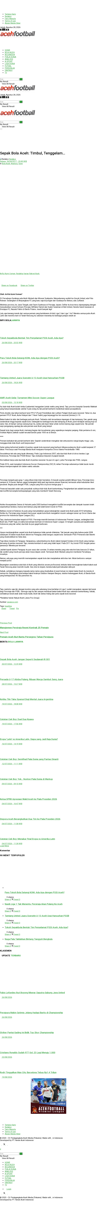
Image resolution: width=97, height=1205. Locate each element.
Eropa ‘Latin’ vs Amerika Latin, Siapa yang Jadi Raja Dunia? (29, 739)
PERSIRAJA (10, 68)
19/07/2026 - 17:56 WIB (11, 724)
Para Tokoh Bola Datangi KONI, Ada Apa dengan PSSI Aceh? (30, 358)
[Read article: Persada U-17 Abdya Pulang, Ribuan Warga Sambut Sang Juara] (48, 670)
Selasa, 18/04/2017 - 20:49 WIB (13, 161)
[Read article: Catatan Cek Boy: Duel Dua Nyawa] (48, 710)
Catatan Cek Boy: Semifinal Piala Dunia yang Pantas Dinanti (29, 759)
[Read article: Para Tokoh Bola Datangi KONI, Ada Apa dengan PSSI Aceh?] (48, 349)
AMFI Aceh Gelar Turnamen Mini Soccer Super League (27, 397)
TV (6, 73)
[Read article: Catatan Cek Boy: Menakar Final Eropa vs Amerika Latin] (48, 830)
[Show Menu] (0, 109)
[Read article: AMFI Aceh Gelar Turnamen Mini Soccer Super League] (48, 389)
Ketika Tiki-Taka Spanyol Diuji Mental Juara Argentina (26, 699)
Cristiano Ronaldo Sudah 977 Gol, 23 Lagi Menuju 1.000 (27, 1052)
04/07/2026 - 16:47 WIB (11, 804)
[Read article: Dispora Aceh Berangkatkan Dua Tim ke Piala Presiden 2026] (48, 810)
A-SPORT (9, 61)
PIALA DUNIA (10, 57)
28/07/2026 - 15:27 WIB (11, 684)
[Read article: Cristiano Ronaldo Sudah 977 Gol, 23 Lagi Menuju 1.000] (48, 1043)
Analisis (14, 163)
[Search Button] (0, 77)
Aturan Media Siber (12, 23)
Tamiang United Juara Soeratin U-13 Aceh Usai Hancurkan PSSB (32, 378)
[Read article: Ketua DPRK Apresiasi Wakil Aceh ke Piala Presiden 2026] (48, 790)
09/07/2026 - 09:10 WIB (11, 784)
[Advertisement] (43, 5)
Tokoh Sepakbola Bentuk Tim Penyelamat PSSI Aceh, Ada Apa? (32, 338)
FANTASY (9, 70)
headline (8, 606)
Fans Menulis (10, 19)
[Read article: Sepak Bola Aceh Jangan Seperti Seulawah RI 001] (48, 650)
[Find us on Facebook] (1, 30)
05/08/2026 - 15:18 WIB (11, 402)
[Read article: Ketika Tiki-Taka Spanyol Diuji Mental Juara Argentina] (48, 690)
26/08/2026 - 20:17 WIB (11, 362)
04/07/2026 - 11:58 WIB (11, 824)
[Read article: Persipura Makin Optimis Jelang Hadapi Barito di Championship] (48, 1003)
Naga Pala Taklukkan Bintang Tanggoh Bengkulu (29, 939)
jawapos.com (12, 602)
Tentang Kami (10, 14)
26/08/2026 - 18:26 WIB (11, 382)
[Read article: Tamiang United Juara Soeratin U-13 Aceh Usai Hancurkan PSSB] (48, 369)
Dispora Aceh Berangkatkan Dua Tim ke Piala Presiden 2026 (30, 819)
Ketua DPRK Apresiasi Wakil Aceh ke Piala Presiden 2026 (28, 799)
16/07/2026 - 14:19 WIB (11, 744)
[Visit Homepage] (17, 38)
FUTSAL (8, 66)
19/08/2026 (6, 1077)
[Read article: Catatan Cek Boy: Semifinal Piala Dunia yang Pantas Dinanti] (48, 750)
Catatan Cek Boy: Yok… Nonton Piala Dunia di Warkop (26, 779)
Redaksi (8, 16)
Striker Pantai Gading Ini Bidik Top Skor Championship (27, 1032)
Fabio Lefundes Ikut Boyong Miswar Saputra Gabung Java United (32, 992)
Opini (20, 163)
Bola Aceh (6, 163)
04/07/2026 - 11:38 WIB (11, 843)
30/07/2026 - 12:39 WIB (11, 664)
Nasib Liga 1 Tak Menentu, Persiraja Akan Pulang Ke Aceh (33, 904)
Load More (4, 846)
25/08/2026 (6, 1057)
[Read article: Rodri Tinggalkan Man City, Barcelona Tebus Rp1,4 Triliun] (48, 1063)
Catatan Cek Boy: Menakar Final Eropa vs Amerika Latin (27, 839)
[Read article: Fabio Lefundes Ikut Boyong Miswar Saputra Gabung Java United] (48, 974)
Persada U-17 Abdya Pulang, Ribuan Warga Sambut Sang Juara (31, 679)
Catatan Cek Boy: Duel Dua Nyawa (17, 719)
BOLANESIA (10, 55)
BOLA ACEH (10, 52)
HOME (7, 50)
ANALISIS (9, 59)
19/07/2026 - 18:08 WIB (11, 704)
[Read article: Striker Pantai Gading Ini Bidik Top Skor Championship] (48, 1023)
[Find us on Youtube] (7, 30)
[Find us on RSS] (8, 30)
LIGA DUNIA (10, 64)
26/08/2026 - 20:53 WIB (11, 343)
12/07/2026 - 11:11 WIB (11, 764)
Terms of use (10, 21)
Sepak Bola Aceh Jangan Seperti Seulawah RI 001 (25, 659)
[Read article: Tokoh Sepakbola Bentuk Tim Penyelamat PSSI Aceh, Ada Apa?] (48, 329)
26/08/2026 (6, 997)
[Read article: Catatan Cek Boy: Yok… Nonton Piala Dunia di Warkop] (48, 770)
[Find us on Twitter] (4, 30)
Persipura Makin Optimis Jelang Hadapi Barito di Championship (31, 1012)
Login (8, 1189)
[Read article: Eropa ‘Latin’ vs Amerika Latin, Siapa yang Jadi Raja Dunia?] (48, 730)
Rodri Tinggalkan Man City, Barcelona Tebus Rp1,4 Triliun (28, 1072)
